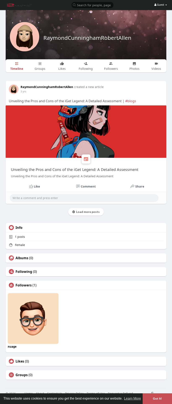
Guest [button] (160, 4)
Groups (22, 375)
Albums (22, 258)
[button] (92, 4)
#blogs (130, 101)
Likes (20, 361)
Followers (24, 285)
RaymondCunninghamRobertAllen (87, 37)
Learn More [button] (132, 398)
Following (24, 271)
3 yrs (23, 91)
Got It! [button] (157, 398)
